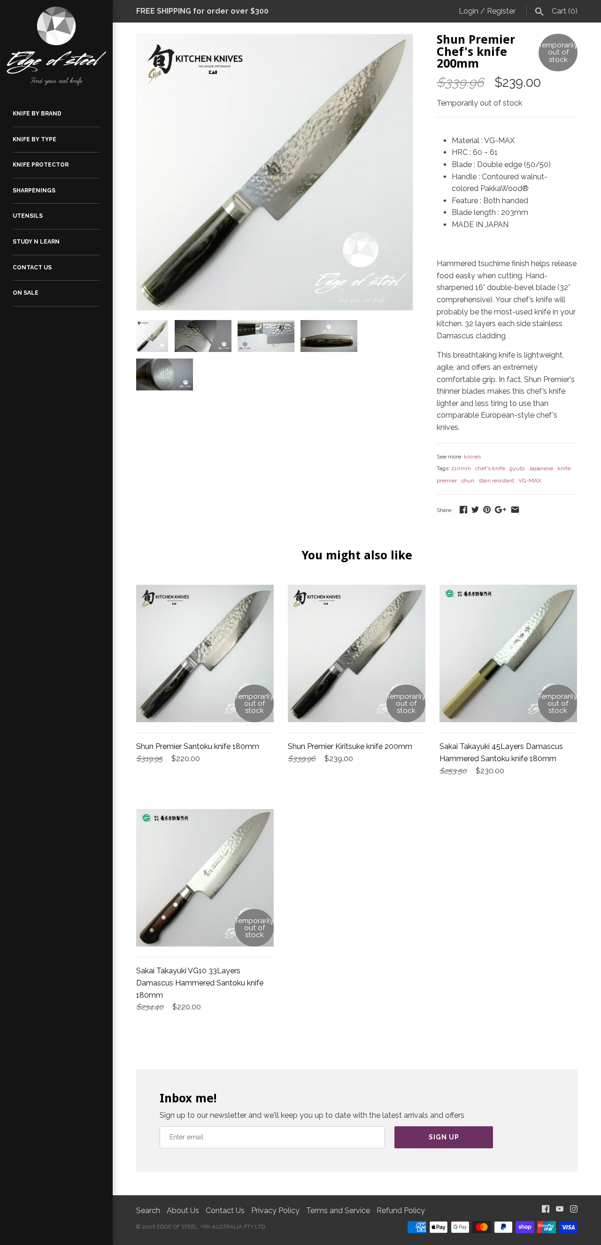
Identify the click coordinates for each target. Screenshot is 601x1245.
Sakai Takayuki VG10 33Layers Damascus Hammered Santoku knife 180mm (199, 982)
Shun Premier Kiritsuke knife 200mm (350, 746)
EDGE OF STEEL (177, 1226)
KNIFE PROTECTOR (41, 164)
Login (468, 11)
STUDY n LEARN (36, 241)
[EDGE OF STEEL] (56, 46)
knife (563, 468)
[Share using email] (515, 509)
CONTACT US (32, 267)
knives (472, 456)
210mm (461, 468)
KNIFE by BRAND (37, 113)
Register (501, 11)
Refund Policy (401, 1210)
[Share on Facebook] (463, 509)
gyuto (516, 468)
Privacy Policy (275, 1210)
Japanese (541, 468)
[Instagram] (574, 1211)
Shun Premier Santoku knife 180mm (197, 746)
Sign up (444, 1137)
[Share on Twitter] (475, 509)
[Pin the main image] (487, 509)
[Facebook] (545, 1211)
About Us (183, 1210)
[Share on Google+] (500, 509)
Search (148, 1210)
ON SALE (26, 293)
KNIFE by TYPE (34, 139)
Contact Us (225, 1210)
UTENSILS (28, 216)
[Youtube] (559, 1211)
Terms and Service (338, 1210)
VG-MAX (529, 480)
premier (447, 480)
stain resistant (496, 480)
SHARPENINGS (34, 190)
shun (467, 480)
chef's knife (490, 468)
